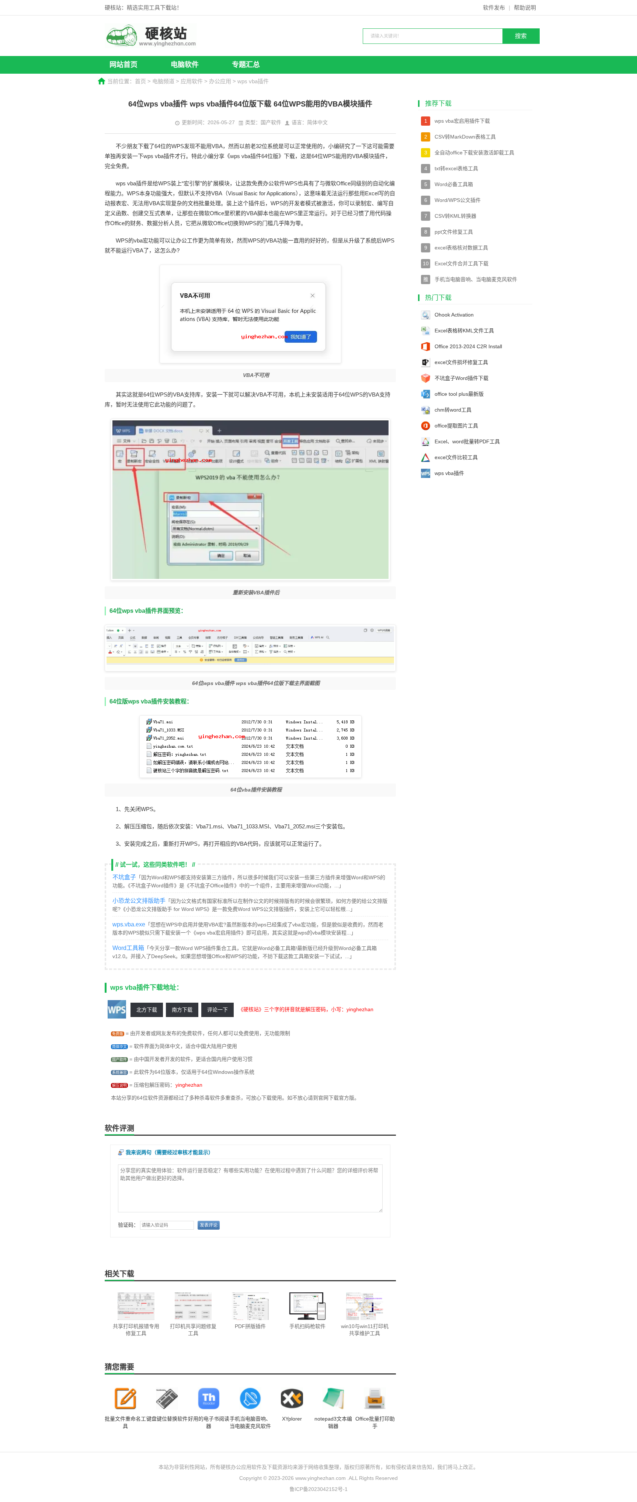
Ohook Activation (454, 315)
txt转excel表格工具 (456, 168)
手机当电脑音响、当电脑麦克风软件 (250, 1422)
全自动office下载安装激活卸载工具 (474, 153)
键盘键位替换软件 (167, 1419)
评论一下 (217, 1010)
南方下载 (182, 1010)
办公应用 (220, 81)
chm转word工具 (453, 410)
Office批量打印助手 (375, 1422)
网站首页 (123, 65)
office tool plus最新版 (459, 394)
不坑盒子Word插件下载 (461, 378)
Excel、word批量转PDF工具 (467, 441)
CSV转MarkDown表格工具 (465, 137)
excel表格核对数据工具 (461, 248)
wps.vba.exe (128, 924)
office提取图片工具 (456, 426)
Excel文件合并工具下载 (461, 263)
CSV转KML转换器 (455, 216)
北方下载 (146, 1010)
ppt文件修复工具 (454, 232)
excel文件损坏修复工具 (461, 362)
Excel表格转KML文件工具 (464, 330)
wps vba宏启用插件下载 (462, 121)
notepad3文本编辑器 (333, 1422)
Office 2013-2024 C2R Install (468, 346)
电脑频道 (163, 81)
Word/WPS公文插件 (458, 200)
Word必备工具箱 (454, 184)
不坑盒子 (124, 877)
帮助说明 (525, 7)
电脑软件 (185, 65)
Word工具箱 (128, 948)
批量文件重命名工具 (125, 1422)
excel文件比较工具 (456, 457)
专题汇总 (246, 65)
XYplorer (292, 1419)
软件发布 (494, 7)
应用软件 (192, 81)
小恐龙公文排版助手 (139, 901)
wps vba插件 (449, 473)
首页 (140, 81)
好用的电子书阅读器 (208, 1422)
